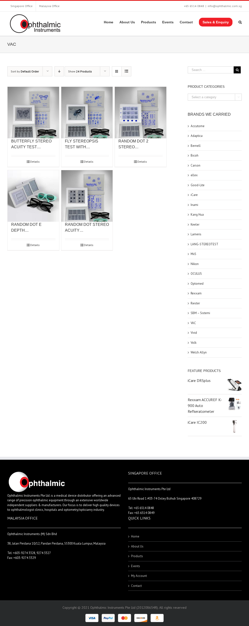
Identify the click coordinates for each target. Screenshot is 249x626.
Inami (194, 205)
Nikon (195, 264)
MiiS (193, 254)
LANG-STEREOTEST (204, 244)
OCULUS (196, 274)
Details (35, 161)
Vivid (194, 333)
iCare (194, 195)
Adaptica (197, 136)
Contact (136, 586)
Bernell (196, 146)
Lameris (196, 234)
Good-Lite (198, 185)
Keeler (195, 224)
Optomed (197, 284)
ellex (194, 175)
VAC (193, 323)
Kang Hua (197, 214)
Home (135, 536)
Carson (195, 165)
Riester (195, 303)
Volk (193, 343)
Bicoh (194, 155)
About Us (137, 546)
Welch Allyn (199, 352)
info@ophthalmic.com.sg (225, 6)
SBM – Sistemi (200, 313)
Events (135, 566)
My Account (139, 576)
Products (137, 556)
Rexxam (196, 293)
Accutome (198, 126)
